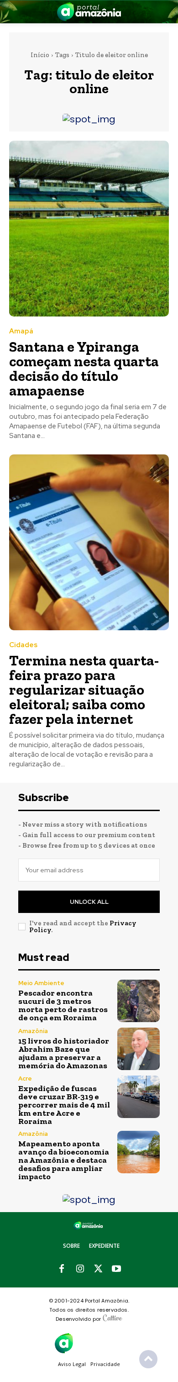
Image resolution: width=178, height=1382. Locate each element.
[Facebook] (61, 1269)
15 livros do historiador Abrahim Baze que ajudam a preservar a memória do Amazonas (63, 1053)
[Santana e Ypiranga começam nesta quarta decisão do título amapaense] (89, 228)
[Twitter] (98, 1269)
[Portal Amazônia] (89, 11)
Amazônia (33, 1031)
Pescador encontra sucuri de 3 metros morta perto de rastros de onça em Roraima (63, 1005)
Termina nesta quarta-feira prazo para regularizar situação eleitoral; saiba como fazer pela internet (84, 690)
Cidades (23, 645)
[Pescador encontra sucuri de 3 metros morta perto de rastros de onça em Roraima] (138, 1001)
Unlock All (89, 902)
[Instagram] (80, 1269)
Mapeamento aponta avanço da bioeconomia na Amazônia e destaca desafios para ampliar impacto (63, 1160)
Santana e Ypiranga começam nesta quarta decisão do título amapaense (84, 368)
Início (40, 55)
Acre (25, 1078)
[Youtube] (116, 1269)
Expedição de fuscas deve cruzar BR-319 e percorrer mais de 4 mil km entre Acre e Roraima (64, 1104)
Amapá (21, 331)
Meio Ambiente (41, 983)
